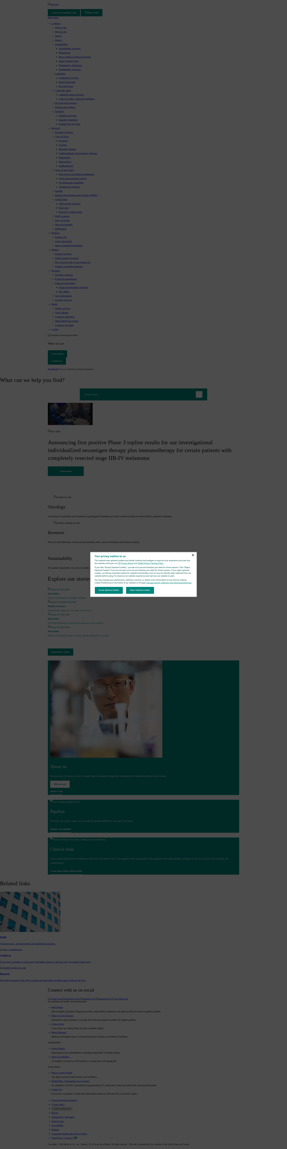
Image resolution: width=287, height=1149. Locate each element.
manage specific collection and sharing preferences (168, 583)
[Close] (193, 555)
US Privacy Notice (125, 563)
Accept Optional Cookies (109, 590)
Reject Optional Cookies (140, 590)
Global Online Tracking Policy (150, 563)
